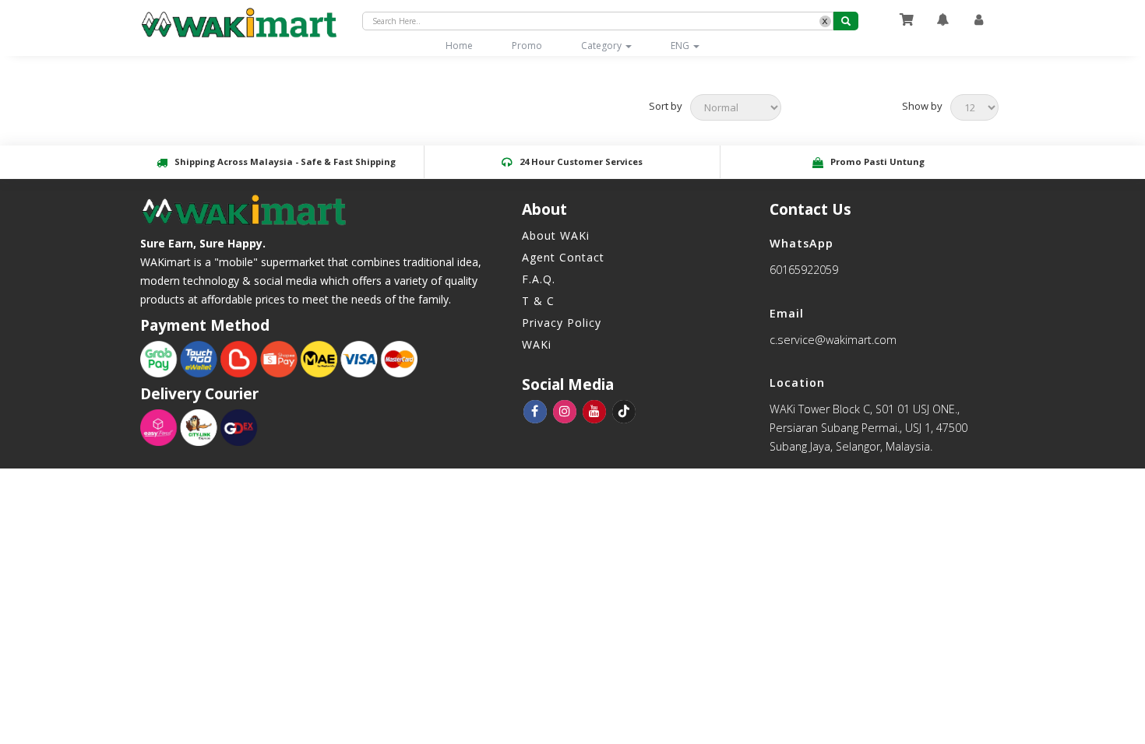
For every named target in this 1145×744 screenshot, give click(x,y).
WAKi (536, 344)
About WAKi (556, 235)
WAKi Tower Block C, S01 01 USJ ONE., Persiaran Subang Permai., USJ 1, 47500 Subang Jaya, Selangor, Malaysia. (868, 428)
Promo (527, 45)
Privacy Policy (561, 322)
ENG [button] (681, 45)
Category (602, 45)
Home (469, 45)
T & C (538, 300)
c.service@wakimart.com (833, 339)
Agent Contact (563, 257)
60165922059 (804, 269)
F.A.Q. (538, 279)
